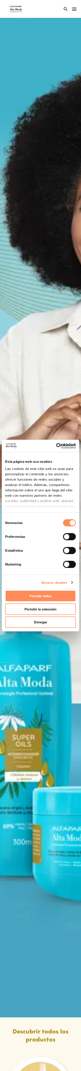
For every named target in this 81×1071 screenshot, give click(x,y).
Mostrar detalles (54, 582)
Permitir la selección (40, 609)
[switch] (69, 536)
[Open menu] (74, 9)
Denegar (40, 622)
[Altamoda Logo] (15, 9)
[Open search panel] (63, 9)
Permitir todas (40, 596)
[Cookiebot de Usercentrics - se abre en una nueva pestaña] (57, 446)
